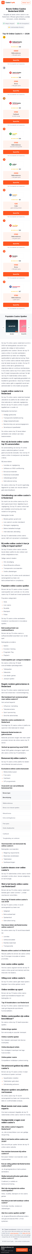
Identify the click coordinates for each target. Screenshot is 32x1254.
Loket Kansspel (14, 1233)
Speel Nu (16, 60)
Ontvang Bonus (22, 1250)
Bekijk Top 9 (26, 2)
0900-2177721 (26, 1233)
